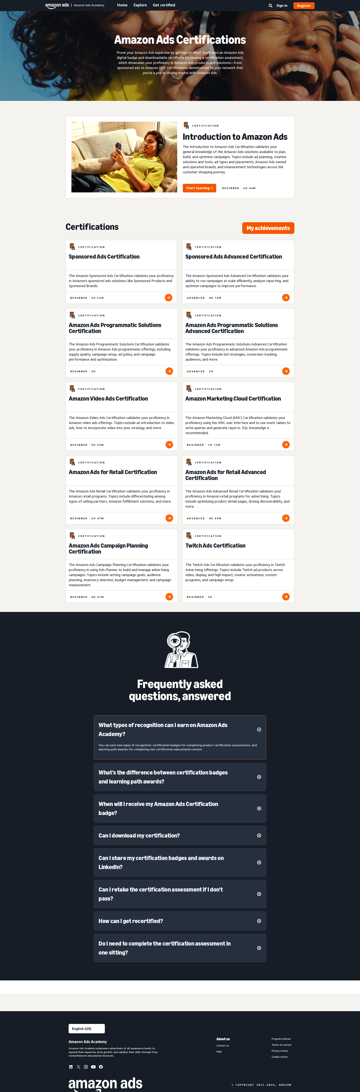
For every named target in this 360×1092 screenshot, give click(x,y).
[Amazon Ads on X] (78, 1067)
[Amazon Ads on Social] (93, 1067)
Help (219, 1051)
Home (122, 5)
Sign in (281, 5)
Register (304, 6)
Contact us (222, 1045)
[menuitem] (72, 1067)
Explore (140, 5)
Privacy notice (280, 1050)
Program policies (281, 1038)
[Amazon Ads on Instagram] (86, 1067)
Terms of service (281, 1044)
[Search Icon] (270, 6)
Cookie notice (280, 1056)
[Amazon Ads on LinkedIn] (71, 1067)
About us (223, 1039)
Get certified (164, 5)
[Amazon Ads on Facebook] (101, 1067)
